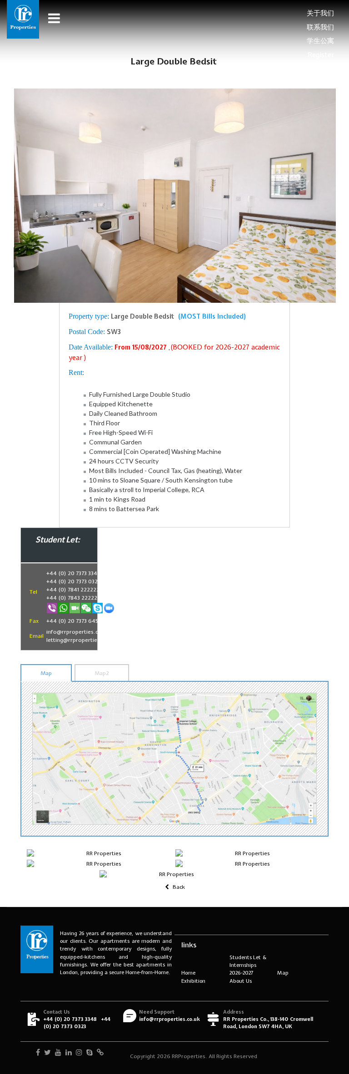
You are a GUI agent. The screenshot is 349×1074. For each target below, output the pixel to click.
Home (188, 972)
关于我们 (320, 13)
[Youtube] (58, 1053)
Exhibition (193, 980)
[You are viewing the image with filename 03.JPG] (100, 864)
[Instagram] (79, 1053)
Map (46, 673)
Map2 (102, 673)
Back (178, 887)
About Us (240, 980)
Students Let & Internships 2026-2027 (248, 965)
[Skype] (89, 1053)
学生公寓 (320, 40)
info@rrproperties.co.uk (169, 1019)
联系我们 (320, 27)
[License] (100, 1053)
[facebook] (38, 1053)
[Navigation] (50, 18)
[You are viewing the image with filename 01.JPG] (100, 853)
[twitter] (47, 1053)
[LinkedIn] (68, 1053)
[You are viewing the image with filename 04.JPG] (248, 864)
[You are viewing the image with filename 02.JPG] (248, 853)
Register (321, 54)
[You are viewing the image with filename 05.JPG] (173, 874)
